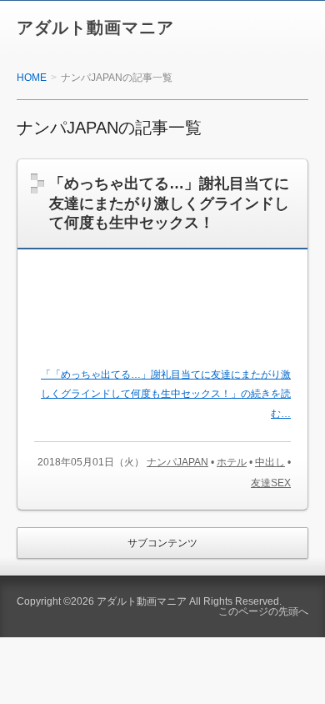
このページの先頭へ (263, 611)
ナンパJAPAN (177, 462)
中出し (270, 462)
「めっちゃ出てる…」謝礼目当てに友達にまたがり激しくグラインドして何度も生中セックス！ (169, 203)
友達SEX (271, 483)
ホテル (232, 462)
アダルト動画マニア (95, 27)
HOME (32, 77)
